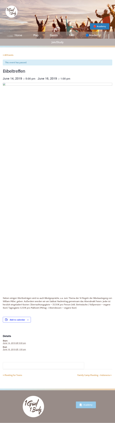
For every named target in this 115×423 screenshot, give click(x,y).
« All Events (8, 55)
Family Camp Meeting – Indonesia (94, 375)
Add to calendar (17, 320)
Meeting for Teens (12, 375)
